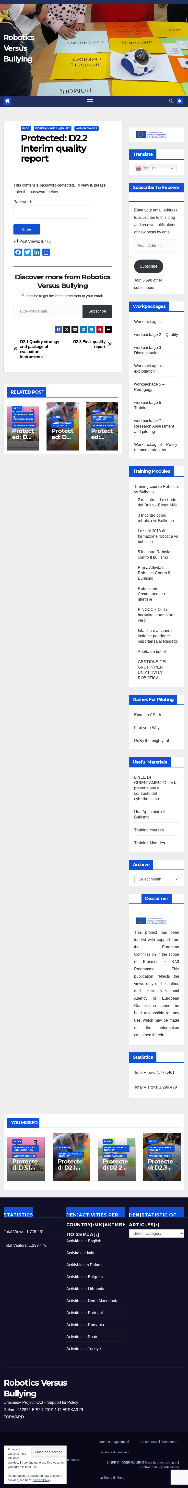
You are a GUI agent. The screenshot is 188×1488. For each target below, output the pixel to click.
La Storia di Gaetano (114, 1452)
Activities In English (83, 1241)
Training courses (149, 830)
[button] (171, 101)
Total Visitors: (146, 1087)
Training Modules (149, 843)
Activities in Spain (82, 1337)
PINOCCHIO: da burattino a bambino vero (155, 615)
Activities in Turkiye (83, 1349)
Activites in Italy (80, 1253)
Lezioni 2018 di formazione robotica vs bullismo (158, 536)
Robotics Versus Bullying (19, 48)
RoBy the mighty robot (154, 741)
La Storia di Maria (111, 1477)
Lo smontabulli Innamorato (159, 1442)
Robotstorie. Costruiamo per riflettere (151, 594)
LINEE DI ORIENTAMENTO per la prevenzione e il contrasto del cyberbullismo (155, 788)
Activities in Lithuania (85, 1289)
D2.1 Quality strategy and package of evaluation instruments (39, 349)
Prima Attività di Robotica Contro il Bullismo (154, 573)
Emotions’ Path (147, 715)
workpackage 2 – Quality (156, 335)
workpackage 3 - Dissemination (23, 417)
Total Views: (145, 1072)
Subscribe (97, 311)
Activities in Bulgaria (84, 1277)
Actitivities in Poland (84, 1265)
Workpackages (86, 128)
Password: (22, 202)
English (148, 168)
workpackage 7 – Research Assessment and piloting (154, 426)
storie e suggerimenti (114, 1442)
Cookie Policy (42, 1480)
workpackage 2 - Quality (52, 128)
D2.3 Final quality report (89, 344)
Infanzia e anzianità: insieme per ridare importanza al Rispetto (158, 636)
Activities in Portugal (84, 1313)
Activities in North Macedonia (92, 1301)
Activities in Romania (85, 1325)
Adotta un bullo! (152, 652)
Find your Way (147, 728)
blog (25, 128)
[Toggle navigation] (90, 101)
